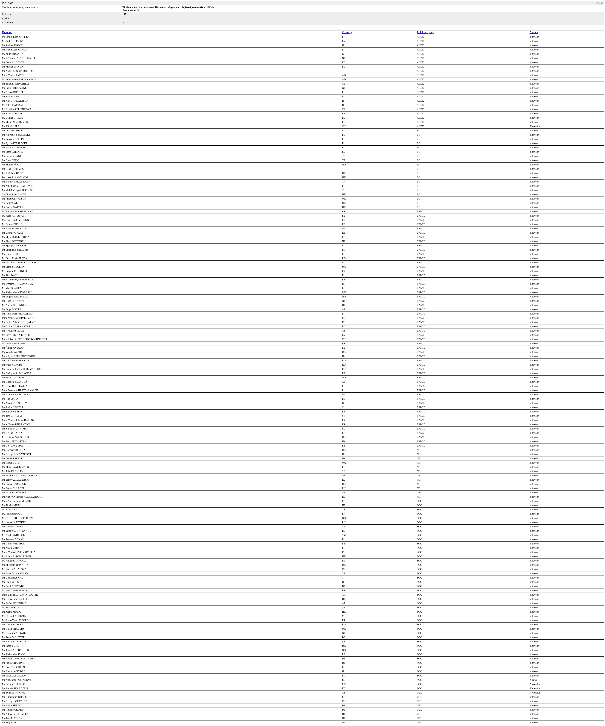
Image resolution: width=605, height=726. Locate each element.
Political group (425, 32)
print (600, 3)
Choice (534, 32)
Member (7, 32)
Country (347, 32)
